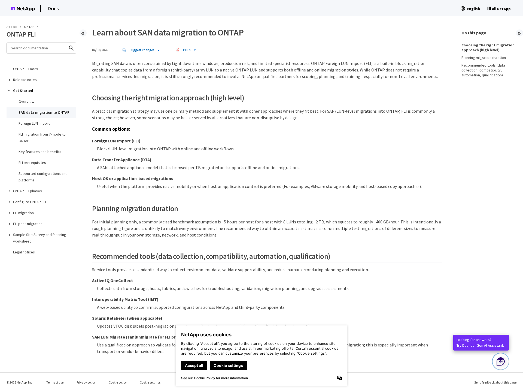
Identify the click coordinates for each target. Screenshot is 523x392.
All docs (12, 27)
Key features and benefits (40, 151)
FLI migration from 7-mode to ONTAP (42, 137)
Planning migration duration (483, 57)
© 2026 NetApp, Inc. (20, 382)
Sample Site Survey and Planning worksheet (39, 238)
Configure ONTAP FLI (29, 201)
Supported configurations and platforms (43, 176)
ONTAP (29, 27)
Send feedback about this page (495, 382)
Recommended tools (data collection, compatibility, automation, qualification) (483, 70)
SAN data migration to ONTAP (44, 112)
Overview (26, 101)
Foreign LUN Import (34, 123)
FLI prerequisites (32, 162)
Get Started (23, 90)
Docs (53, 8)
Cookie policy (118, 382)
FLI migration (23, 212)
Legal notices (24, 252)
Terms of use (54, 382)
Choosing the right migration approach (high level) (488, 47)
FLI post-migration (27, 223)
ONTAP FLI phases (27, 190)
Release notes (25, 79)
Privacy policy (86, 382)
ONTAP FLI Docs (25, 68)
